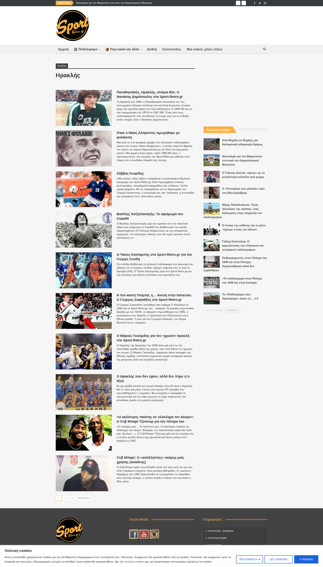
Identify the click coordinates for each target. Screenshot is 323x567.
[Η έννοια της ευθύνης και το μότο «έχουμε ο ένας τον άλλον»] (212, 229)
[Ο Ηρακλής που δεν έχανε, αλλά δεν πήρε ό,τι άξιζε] (84, 392)
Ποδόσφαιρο (88, 49)
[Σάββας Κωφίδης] (84, 189)
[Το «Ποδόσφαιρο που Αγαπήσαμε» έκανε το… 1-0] (212, 298)
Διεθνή (152, 49)
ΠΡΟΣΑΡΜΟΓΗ (248, 559)
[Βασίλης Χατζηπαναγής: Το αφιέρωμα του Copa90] (84, 230)
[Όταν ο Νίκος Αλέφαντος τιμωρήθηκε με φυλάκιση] (84, 148)
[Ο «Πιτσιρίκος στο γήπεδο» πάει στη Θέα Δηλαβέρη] (212, 193)
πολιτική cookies (134, 561)
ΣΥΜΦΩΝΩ (306, 559)
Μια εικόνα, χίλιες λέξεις (205, 49)
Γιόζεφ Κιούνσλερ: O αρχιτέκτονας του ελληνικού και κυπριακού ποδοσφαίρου (243, 245)
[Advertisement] (198, 24)
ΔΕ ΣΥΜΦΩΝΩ (278, 559)
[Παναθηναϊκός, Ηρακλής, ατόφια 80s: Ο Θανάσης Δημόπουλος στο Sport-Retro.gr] (84, 108)
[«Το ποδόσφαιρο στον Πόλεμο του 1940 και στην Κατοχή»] (212, 282)
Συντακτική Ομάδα (217, 538)
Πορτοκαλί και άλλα (124, 49)
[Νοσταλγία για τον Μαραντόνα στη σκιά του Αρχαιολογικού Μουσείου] (212, 160)
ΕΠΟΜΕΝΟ (84, 498)
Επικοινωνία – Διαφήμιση (220, 531)
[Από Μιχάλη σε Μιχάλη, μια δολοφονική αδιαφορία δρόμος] (212, 144)
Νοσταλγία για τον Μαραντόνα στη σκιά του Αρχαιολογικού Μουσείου (114, 2)
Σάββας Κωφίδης (130, 173)
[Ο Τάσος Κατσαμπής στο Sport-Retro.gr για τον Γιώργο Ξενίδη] (84, 270)
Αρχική (63, 49)
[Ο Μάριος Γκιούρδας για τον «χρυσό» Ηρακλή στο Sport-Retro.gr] (84, 351)
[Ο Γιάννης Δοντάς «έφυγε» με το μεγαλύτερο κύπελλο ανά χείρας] (212, 177)
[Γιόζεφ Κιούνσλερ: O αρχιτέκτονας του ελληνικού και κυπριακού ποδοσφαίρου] (212, 245)
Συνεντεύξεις (171, 49)
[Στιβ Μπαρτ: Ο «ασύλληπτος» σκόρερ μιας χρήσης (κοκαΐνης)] (84, 473)
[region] (161, 556)
